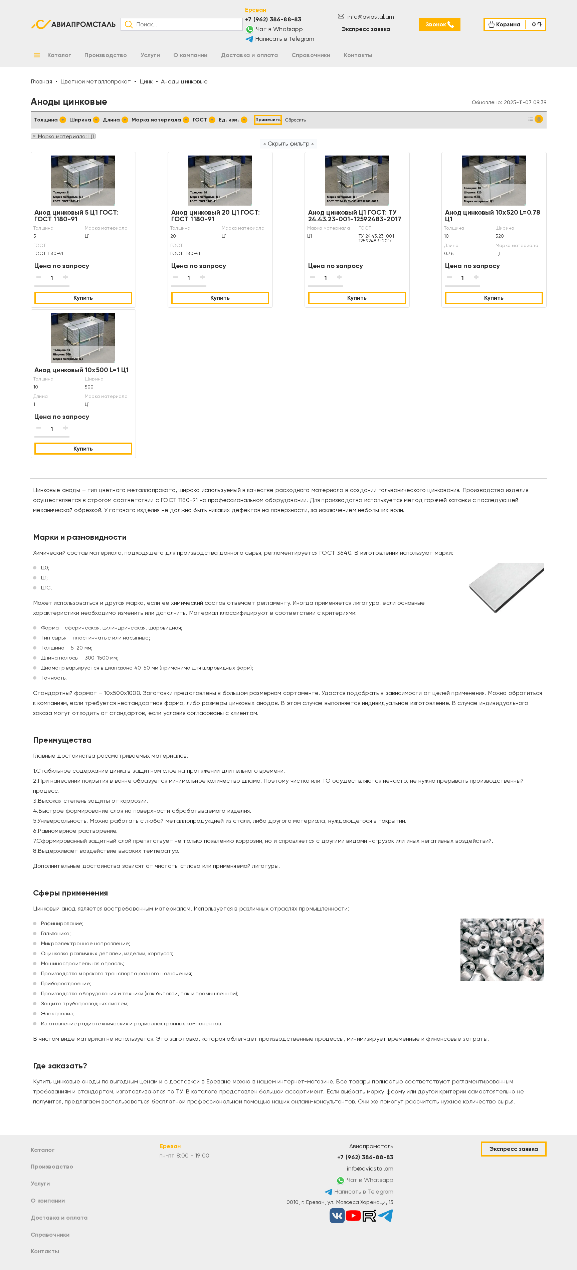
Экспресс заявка (366, 29)
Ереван (255, 9)
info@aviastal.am (370, 16)
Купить (83, 297)
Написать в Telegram (284, 38)
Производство (52, 1166)
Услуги (40, 1183)
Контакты (45, 1251)
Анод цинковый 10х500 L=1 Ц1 (81, 370)
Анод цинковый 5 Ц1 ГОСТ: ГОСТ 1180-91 (76, 215)
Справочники (50, 1234)
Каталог (43, 1150)
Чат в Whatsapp (278, 28)
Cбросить (295, 119)
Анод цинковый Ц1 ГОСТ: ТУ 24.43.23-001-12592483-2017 (355, 215)
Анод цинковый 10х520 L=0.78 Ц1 (493, 215)
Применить (267, 119)
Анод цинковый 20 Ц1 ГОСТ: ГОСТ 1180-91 (215, 215)
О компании (48, 1200)
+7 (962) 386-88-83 (273, 19)
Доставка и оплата (59, 1217)
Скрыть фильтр (289, 143)
